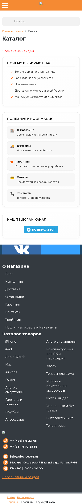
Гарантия (12, 304)
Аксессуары (15, 419)
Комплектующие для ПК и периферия (59, 353)
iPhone (10, 341)
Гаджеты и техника (13, 402)
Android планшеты (61, 341)
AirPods (11, 372)
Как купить (14, 281)
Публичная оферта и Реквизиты (31, 327)
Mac (8, 364)
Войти (11, 497)
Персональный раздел (20, 477)
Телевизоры (56, 426)
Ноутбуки (13, 412)
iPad (8, 349)
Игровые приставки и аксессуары (56, 386)
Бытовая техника (59, 418)
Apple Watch (15, 357)
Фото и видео (57, 398)
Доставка (12, 289)
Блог (9, 274)
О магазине (14, 297)
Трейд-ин (13, 320)
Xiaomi (51, 366)
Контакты (12, 312)
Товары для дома (60, 374)
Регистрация (25, 497)
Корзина (12, 501)
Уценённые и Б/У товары (60, 408)
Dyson (10, 380)
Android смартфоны (14, 390)
